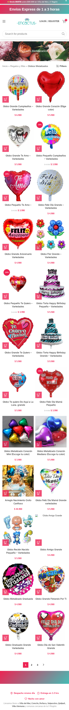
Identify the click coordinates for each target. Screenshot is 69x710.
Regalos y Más (17, 66)
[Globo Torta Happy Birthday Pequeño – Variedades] (51, 284)
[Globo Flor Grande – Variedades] (51, 234)
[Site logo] (26, 21)
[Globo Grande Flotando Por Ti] (51, 579)
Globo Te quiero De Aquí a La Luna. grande (18, 403)
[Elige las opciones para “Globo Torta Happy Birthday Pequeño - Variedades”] (38, 296)
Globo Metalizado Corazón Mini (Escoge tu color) (18, 453)
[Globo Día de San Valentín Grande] (51, 625)
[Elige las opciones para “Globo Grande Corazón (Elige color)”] (38, 99)
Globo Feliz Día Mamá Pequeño (51, 403)
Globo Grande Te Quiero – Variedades (18, 354)
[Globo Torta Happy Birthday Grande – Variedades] (51, 333)
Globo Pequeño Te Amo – (18, 204)
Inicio (5, 66)
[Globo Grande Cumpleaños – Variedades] (18, 87)
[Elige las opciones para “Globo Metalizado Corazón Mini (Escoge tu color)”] (5, 444)
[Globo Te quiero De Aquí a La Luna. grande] (18, 382)
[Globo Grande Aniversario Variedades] (18, 234)
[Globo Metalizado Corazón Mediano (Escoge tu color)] (51, 431)
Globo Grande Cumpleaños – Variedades (18, 108)
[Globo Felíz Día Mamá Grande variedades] (51, 481)
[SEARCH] (63, 34)
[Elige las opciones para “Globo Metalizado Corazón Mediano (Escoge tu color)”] (38, 444)
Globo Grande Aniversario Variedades (18, 256)
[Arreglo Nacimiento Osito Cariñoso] (18, 481)
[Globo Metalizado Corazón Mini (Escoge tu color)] (18, 431)
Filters (63, 66)
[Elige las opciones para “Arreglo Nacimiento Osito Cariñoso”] (5, 493)
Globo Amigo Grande (51, 549)
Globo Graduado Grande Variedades (18, 646)
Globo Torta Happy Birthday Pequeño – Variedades (51, 305)
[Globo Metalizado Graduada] (18, 579)
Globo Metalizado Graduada (18, 598)
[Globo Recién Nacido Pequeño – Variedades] (18, 530)
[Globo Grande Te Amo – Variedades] (18, 136)
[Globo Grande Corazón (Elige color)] (51, 87)
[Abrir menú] (4, 21)
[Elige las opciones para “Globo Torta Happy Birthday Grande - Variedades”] (38, 345)
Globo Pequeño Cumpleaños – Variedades (51, 157)
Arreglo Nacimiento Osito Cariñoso (18, 502)
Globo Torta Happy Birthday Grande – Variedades (51, 354)
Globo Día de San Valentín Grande (51, 646)
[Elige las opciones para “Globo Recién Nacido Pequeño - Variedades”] (5, 542)
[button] (5, 99)
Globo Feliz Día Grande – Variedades (51, 206)
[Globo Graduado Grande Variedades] (18, 625)
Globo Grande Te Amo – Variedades (18, 157)
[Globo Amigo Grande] (51, 530)
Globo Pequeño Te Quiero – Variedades (18, 305)
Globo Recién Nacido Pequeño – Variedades (18, 551)
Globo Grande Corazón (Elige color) (51, 108)
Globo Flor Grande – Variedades (51, 256)
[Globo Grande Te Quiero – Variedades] (18, 333)
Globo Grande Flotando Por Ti (50, 598)
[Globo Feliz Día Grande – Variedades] (51, 185)
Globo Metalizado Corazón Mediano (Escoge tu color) (51, 453)
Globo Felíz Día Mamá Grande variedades (50, 502)
